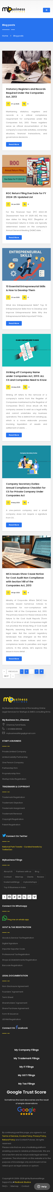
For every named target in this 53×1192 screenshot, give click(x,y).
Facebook (4, 897)
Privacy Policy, (39, 1136)
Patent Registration (11, 824)
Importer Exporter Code (13, 948)
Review (40, 876)
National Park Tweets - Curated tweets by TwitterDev (22, 848)
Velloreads (34, 897)
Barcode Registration (12, 965)
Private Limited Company (14, 751)
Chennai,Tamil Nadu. (16, 724)
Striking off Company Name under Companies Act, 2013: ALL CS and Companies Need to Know (26, 376)
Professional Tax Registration (16, 954)
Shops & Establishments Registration (19, 959)
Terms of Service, (10, 1136)
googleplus (29, 897)
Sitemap (19, 876)
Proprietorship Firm (11, 773)
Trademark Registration (13, 797)
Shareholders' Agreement (14, 1002)
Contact (7, 876)
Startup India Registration (14, 779)
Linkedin (19, 897)
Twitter (14, 897)
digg (24, 897)
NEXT (6, 676)
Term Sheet (7, 997)
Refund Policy (8, 1139)
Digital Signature (10, 943)
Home (5, 35)
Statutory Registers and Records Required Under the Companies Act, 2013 (26, 92)
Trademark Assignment (13, 808)
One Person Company (13, 762)
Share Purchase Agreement (15, 1008)
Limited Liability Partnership (15, 757)
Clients (30, 876)
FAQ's (5, 1186)
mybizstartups (30, 882)
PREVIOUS (13, 671)
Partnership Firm (10, 768)
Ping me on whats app (18, 919)
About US (8, 871)
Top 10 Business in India (15, 887)
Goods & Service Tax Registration (18, 937)
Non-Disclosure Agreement (15, 986)
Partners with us (23, 871)
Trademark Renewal (12, 813)
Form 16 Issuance (10, 1013)
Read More (14, 144)
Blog (37, 871)
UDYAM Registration (11, 1019)
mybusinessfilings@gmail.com (20, 733)
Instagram (9, 897)
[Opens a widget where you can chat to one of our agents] (42, 1187)
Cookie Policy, (26, 1136)
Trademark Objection (12, 802)
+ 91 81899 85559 (14, 729)
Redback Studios (22, 1182)
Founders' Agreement (12, 991)
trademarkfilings (12, 882)
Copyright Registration (13, 819)
